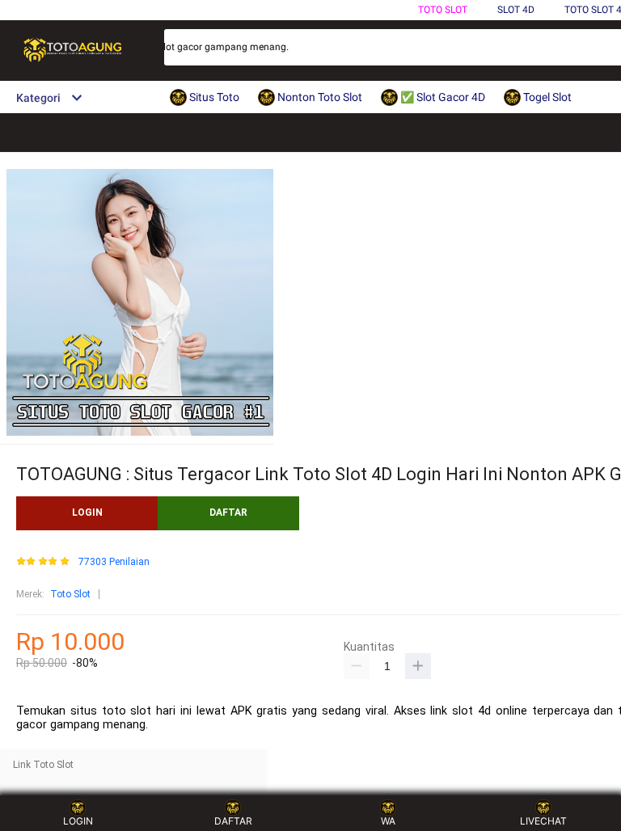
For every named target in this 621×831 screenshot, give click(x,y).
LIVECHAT (543, 821)
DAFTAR (228, 512)
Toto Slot (442, 9)
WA (388, 821)
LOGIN (87, 512)
